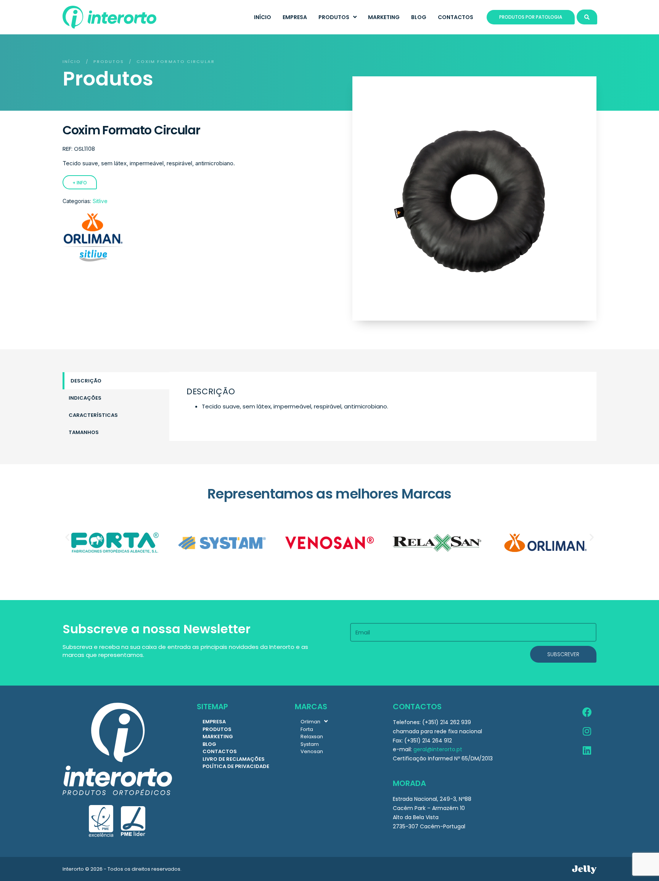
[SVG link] (584, 869)
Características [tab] (93, 415)
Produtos (108, 61)
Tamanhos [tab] (84, 432)
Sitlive (100, 201)
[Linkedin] (586, 750)
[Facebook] (586, 712)
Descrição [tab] (86, 380)
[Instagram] (586, 731)
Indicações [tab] (85, 398)
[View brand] (93, 259)
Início (72, 61)
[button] (67, 537)
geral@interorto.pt (437, 749)
